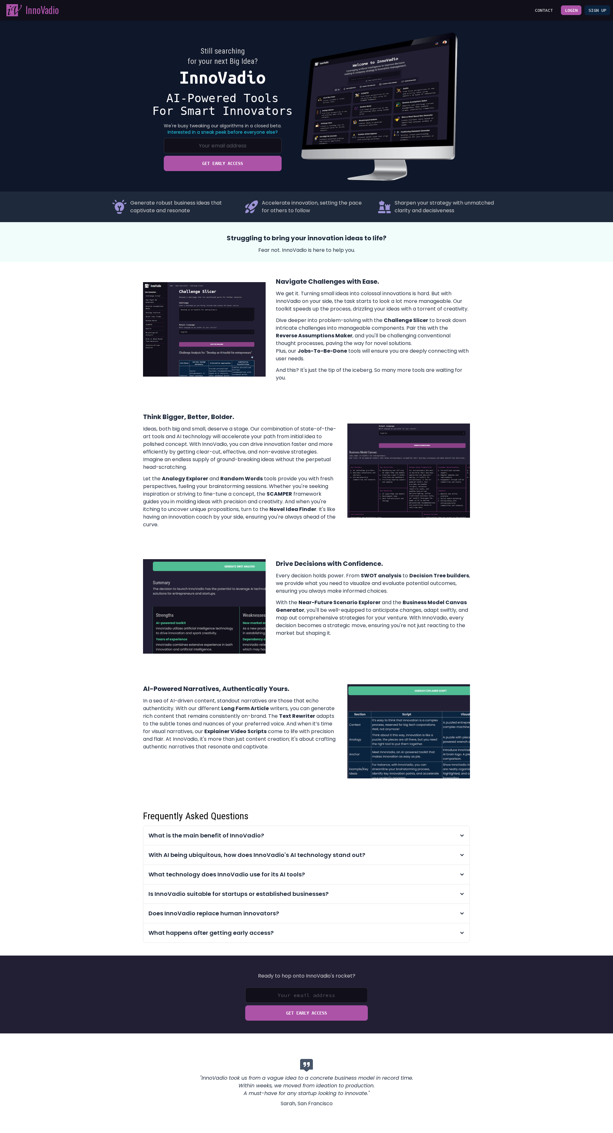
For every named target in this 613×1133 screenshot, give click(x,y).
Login (571, 10)
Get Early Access (222, 163)
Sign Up (597, 10)
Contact (544, 10)
